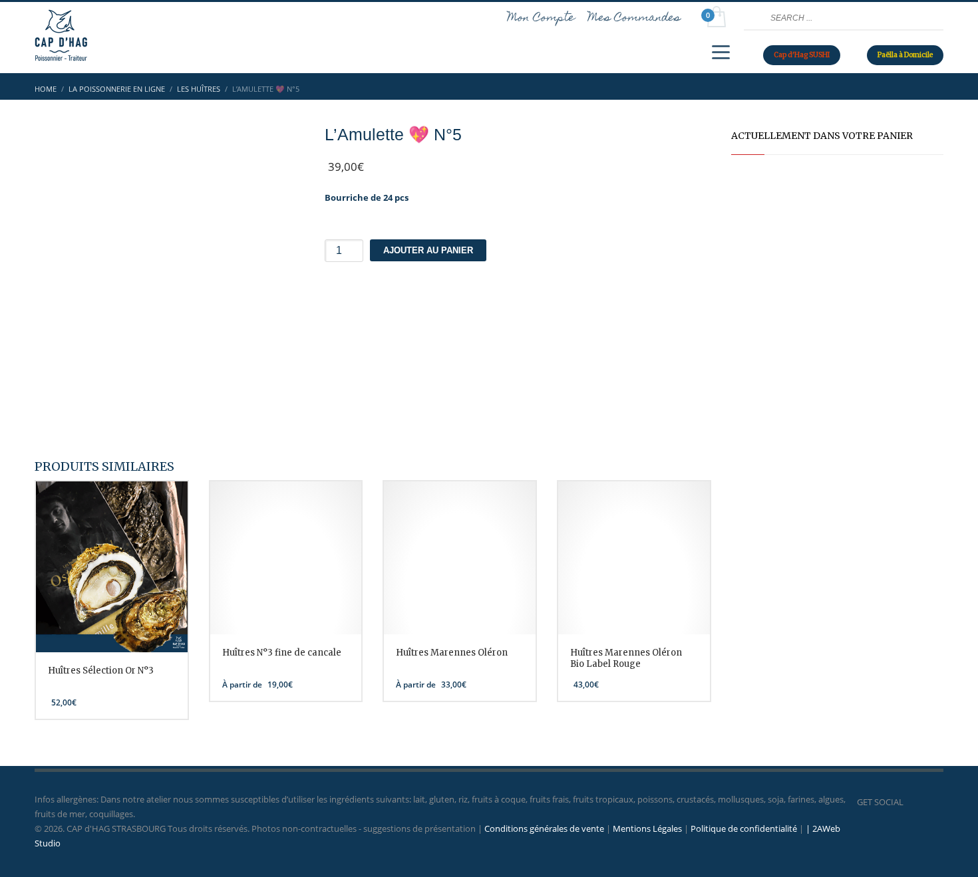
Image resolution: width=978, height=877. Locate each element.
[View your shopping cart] (716, 19)
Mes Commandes (634, 19)
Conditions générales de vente (544, 828)
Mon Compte (541, 19)
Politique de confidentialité (744, 828)
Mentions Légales (647, 828)
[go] (752, 18)
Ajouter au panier (428, 250)
